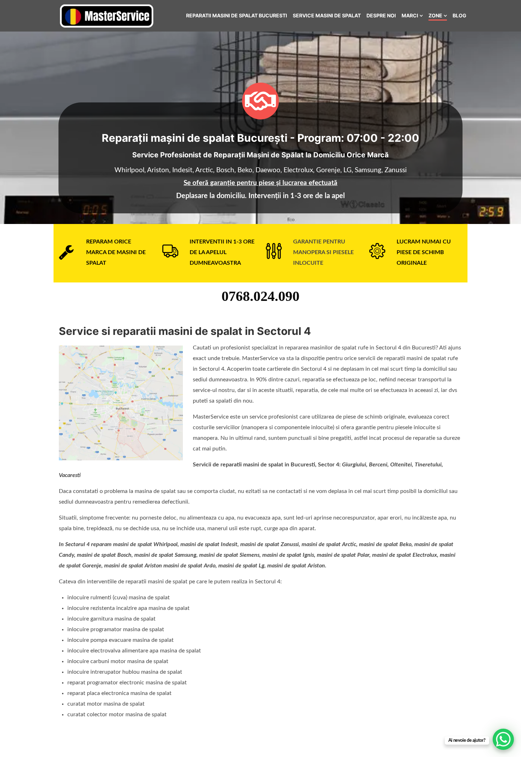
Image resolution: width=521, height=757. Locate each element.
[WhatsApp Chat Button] (503, 739)
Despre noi (381, 15)
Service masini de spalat (327, 15)
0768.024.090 (260, 296)
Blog (459, 15)
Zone (435, 15)
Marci (410, 15)
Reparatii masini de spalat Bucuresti (236, 15)
